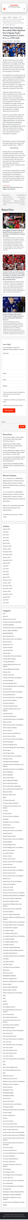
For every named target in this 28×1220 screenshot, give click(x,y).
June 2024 (6, 603)
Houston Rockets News (9, 867)
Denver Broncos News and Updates (13, 739)
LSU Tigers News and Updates (11, 967)
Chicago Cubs (6, 672)
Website (5, 386)
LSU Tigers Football (8, 961)
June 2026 (6, 535)
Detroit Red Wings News (10, 744)
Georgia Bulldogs (7, 842)
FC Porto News (7, 813)
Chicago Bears (7, 653)
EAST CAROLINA (8, 772)
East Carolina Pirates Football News (13, 789)
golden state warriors (9, 850)
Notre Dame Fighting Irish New (12, 1070)
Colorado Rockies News (9, 716)
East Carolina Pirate (8, 778)
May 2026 (6, 537)
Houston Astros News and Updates (13, 861)
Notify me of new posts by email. (13, 405)
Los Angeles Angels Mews (10, 933)
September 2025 (7, 560)
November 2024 (7, 588)
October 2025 (7, 557)
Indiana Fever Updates (9, 884)
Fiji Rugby (6, 819)
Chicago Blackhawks (8, 661)
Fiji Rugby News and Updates (11, 822)
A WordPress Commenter (10, 514)
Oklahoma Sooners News (10, 1078)
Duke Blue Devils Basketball (10, 761)
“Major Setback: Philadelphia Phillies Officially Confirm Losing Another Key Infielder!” (14, 465)
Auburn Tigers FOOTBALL (10, 630)
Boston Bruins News (8, 636)
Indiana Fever (7, 878)
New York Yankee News (10, 1053)
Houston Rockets (8, 864)
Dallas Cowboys (7, 722)
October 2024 (7, 591)
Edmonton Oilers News (9, 794)
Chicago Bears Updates (9, 659)
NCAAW (5, 1004)
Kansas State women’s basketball (12, 909)
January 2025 (7, 583)
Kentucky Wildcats (8, 911)
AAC (4, 613)
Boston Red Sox (7, 642)
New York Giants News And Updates (13, 1030)
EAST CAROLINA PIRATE (10, 780)
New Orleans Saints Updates (11, 1025)
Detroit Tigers (7, 750)
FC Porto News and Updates (11, 816)
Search (3, 422)
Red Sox (5, 1118)
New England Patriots (9, 1007)
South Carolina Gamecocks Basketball (13, 1132)
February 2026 (7, 546)
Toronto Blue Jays (8, 1177)
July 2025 (5, 566)
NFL (4, 1061)
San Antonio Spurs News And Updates (14, 1127)
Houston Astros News (9, 859)
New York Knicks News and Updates (13, 1039)
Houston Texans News (9, 873)
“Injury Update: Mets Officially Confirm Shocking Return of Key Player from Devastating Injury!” (14, 459)
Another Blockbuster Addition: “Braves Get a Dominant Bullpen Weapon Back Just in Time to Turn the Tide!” (14, 452)
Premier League (7, 1112)
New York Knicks (8, 1033)
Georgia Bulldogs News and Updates (13, 847)
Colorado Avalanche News (10, 706)
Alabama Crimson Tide (9, 619)
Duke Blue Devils (7, 759)
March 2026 (6, 543)
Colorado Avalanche (8, 703)
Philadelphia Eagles (8, 1093)
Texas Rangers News (9, 1172)
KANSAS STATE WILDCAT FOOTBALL (14, 895)
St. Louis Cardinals (8, 1147)
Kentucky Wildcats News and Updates (14, 922)
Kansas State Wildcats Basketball (12, 898)
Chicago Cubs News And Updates (12, 678)
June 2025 (6, 569)
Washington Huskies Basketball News (13, 1192)
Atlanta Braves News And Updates (12, 628)
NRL (4, 1073)
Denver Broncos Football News (12, 733)
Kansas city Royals (8, 890)
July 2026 (5, 532)
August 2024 (6, 597)
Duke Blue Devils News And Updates (13, 769)
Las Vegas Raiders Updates (10, 928)
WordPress (22, 1216)
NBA (4, 998)
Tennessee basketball (9, 1156)
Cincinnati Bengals (8, 680)
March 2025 (6, 577)
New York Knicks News (9, 1036)
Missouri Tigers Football (9, 990)
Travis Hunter (11, 189)
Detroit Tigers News (8, 753)
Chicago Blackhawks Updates (11, 669)
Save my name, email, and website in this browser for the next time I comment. (14, 394)
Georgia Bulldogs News (9, 844)
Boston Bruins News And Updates (12, 639)
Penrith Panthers (8, 1087)
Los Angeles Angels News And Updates (14, 936)
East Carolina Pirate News (10, 783)
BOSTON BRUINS (8, 633)
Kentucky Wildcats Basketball (11, 914)
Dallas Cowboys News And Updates (13, 725)
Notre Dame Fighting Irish (10, 1067)
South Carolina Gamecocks (10, 1129)
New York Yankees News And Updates (14, 1059)
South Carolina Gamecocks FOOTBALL (14, 1135)
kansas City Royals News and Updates (13, 893)
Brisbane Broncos (8, 644)
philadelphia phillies (8, 1095)
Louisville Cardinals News (10, 953)
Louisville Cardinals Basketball (11, 947)
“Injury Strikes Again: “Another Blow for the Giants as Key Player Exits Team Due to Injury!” (13, 439)
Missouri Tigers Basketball (10, 987)
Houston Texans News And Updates (13, 876)
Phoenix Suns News (8, 1101)
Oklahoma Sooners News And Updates (14, 1081)
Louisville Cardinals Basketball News (13, 950)
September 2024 (7, 594)
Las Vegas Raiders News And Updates (13, 925)
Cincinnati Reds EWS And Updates (12, 692)
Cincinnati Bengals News (10, 683)
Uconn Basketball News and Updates (13, 1186)
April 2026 (6, 540)
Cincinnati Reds (7, 689)
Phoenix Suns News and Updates (12, 1104)
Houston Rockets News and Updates (13, 870)
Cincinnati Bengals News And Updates (13, 686)
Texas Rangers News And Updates (12, 1175)
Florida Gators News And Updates (12, 830)
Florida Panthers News (9, 836)
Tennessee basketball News (10, 1159)
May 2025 (6, 571)
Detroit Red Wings (8, 742)
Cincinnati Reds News (9, 694)
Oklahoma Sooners (8, 1076)
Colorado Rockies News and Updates (13, 719)
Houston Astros (7, 856)
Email (5, 379)
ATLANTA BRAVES (8, 625)
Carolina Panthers (8, 650)
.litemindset (14, 5)
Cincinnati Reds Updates (10, 700)
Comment (6, 353)
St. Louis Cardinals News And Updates (13, 1153)
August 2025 (6, 563)
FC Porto (5, 811)
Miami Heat (6, 970)
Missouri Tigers (7, 984)
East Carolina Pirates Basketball (11, 786)
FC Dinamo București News (10, 803)
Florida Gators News (9, 828)
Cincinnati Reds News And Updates (13, 697)
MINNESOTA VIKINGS (9, 976)
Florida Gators (7, 825)
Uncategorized (6, 185)
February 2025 (7, 580)
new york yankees (8, 1056)
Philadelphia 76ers (8, 1090)
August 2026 (6, 529)
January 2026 (7, 549)
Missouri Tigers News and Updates (12, 993)
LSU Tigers (6, 959)
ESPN (4, 797)
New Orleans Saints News (10, 1017)
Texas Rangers (7, 1169)
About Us (5, 616)
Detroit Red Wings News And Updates (14, 747)
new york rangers (8, 1047)
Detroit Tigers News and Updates (12, 756)
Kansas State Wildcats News (11, 901)
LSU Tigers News (8, 964)
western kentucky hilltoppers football (13, 1202)
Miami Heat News (8, 973)
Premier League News (9, 1115)
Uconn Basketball (8, 1183)
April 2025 (6, 574)
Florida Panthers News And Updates (13, 839)
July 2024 (6, 600)
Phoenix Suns (7, 1098)
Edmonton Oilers (7, 792)
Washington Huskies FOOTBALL (12, 1194)
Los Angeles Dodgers (9, 939)
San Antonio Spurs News (10, 1124)
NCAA (5, 1001)
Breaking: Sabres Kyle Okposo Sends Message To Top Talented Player (13, 508)
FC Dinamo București (9, 800)
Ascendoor (9, 1216)
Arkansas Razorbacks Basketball (12, 622)
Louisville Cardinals (8, 944)
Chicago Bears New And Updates (12, 656)
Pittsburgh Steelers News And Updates (14, 1110)
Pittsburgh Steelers (8, 1107)
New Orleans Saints (8, 1014)
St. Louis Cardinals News (10, 1150)
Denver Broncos (7, 730)
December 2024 (7, 586)
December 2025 (7, 552)
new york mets (7, 1042)
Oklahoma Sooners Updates (10, 1084)
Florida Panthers (7, 833)
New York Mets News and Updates (13, 1044)
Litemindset (17, 41)
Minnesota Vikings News (10, 978)
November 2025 (7, 554)
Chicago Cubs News (8, 675)
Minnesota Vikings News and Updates (13, 981)
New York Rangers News (10, 1050)
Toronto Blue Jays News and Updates (13, 1180)
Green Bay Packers (8, 853)
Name (5, 373)
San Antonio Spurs (8, 1121)
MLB (4, 995)
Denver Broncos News (9, 736)
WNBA (5, 1205)
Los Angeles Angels (8, 930)
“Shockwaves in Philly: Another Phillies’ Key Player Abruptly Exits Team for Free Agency (12, 445)
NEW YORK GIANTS (9, 1027)
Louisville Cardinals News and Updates (14, 956)
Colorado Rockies (8, 713)
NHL (4, 1064)
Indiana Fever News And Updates (12, 881)
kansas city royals (8, 887)
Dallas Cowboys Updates (10, 728)
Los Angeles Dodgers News (10, 942)
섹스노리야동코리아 (8, 478)
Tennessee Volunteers (9, 1161)
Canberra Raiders (8, 647)
